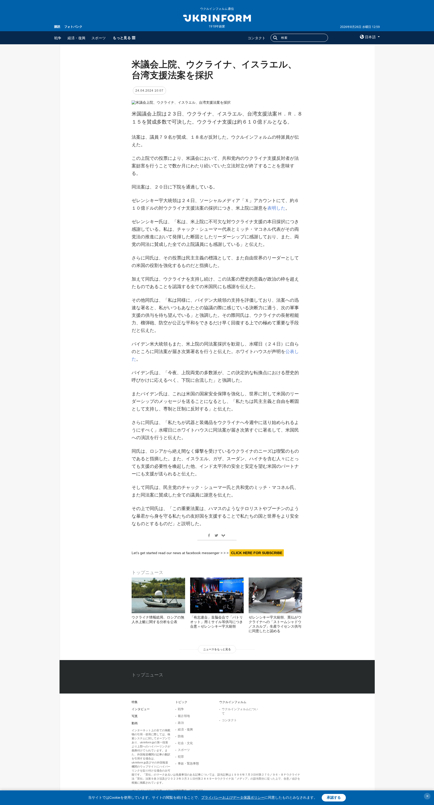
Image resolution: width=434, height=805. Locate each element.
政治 (181, 722)
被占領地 (184, 716)
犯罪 (181, 756)
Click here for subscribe (256, 553)
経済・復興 (77, 37)
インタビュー (141, 709)
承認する (334, 797)
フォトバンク (73, 26)
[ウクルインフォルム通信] (217, 17)
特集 (135, 702)
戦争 (58, 37)
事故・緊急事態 (188, 763)
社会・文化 (185, 743)
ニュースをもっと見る (217, 649)
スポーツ (98, 37)
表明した (276, 208)
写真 (135, 716)
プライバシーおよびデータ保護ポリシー (232, 797)
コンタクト (257, 37)
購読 (57, 26)
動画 (135, 723)
